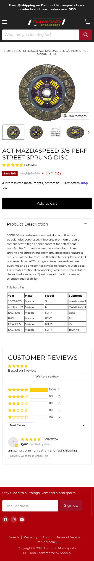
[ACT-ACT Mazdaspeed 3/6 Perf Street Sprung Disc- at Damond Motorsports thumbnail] (13, 132)
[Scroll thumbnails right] (87, 132)
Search (14, 537)
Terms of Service (68, 537)
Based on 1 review (22, 370)
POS (26, 553)
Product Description (27, 224)
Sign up (71, 505)
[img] (31, 439)
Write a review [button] (47, 376)
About (47, 537)
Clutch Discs (26, 50)
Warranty (30, 537)
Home (8, 50)
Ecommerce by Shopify (54, 553)
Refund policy (47, 542)
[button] (13, 165)
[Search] (85, 35)
